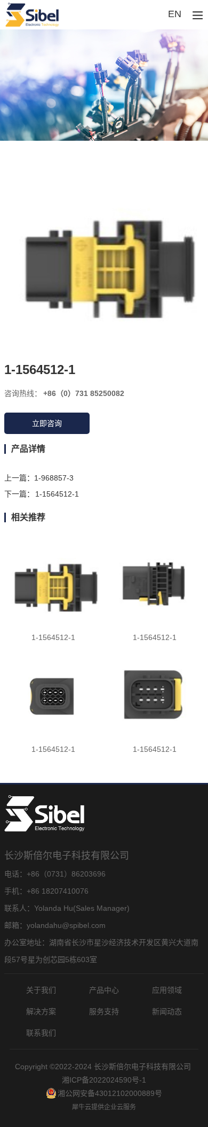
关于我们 (41, 990)
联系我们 (41, 1033)
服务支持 (104, 1011)
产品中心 (104, 990)
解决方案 (41, 1011)
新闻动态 (167, 1011)
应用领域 (167, 990)
